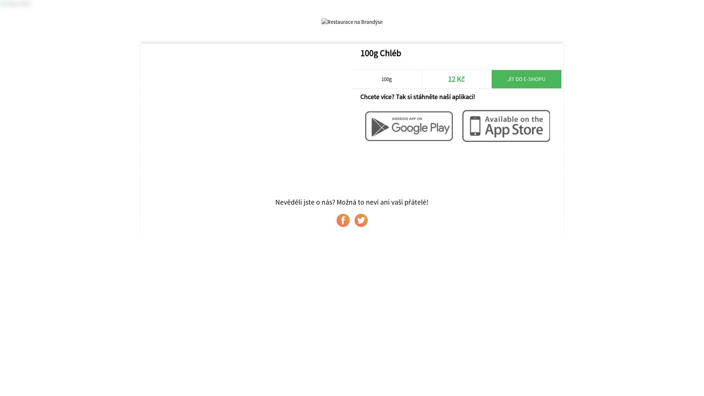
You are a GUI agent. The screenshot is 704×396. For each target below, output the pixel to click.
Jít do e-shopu (526, 79)
